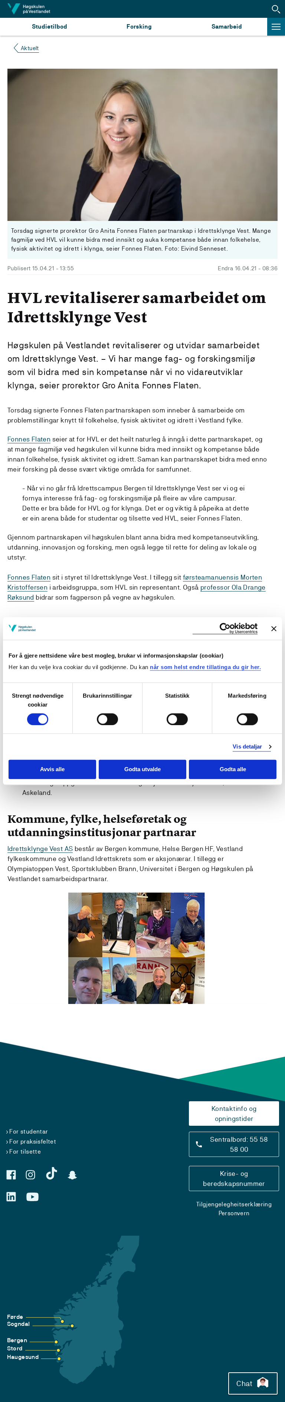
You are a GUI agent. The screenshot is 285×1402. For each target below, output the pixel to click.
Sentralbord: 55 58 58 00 (239, 1144)
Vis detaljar (247, 746)
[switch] (107, 719)
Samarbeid (227, 26)
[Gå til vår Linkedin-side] (11, 1196)
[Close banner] (273, 628)
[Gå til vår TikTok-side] (51, 1173)
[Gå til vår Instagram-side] (30, 1175)
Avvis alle (52, 769)
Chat (244, 1383)
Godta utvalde (142, 769)
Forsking (139, 26)
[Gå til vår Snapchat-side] (72, 1175)
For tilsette (25, 1151)
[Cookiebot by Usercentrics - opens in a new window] (225, 628)
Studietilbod (49, 26)
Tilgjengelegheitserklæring (234, 1204)
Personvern (234, 1213)
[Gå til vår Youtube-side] (32, 1197)
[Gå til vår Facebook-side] (11, 1175)
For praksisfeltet (32, 1141)
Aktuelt (30, 48)
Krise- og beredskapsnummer (234, 1178)
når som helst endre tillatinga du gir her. (205, 667)
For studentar (28, 1131)
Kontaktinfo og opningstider (234, 1113)
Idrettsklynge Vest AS (40, 848)
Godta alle (233, 769)
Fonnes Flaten (28, 439)
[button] (276, 9)
